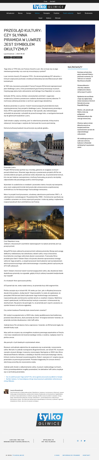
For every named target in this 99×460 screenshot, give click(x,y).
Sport (79, 13)
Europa (28, 13)
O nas (45, 1)
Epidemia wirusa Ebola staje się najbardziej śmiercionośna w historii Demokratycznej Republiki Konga (86, 101)
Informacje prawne (71, 455)
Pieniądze (46, 13)
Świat (40, 18)
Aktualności (10, 13)
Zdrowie (57, 18)
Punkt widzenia (68, 13)
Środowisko (89, 13)
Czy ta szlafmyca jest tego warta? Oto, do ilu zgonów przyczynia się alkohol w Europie (34, 377)
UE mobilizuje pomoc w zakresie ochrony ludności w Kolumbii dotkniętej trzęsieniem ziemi (85, 143)
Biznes (20, 13)
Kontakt (52, 1)
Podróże (56, 13)
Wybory (48, 18)
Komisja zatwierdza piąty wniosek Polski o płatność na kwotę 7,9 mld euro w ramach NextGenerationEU (85, 76)
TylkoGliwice (18, 455)
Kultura (37, 13)
